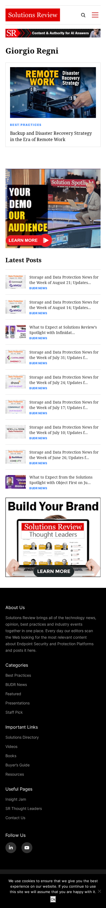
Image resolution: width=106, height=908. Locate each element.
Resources (14, 774)
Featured (13, 693)
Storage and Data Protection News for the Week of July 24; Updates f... (64, 380)
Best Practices (26, 124)
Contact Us (15, 817)
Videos (11, 746)
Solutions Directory (22, 737)
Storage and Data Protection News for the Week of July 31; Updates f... (64, 355)
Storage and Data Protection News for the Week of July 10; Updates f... (64, 430)
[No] (99, 891)
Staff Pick (14, 712)
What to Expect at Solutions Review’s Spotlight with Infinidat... (63, 329)
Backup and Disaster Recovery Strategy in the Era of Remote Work (51, 136)
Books (10, 755)
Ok (53, 899)
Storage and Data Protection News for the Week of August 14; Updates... (64, 304)
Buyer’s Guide (17, 764)
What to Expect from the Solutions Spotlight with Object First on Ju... (60, 480)
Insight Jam (15, 799)
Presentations (17, 703)
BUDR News (38, 288)
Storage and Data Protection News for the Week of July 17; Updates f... (64, 405)
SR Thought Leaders (23, 808)
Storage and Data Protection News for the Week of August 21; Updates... (64, 279)
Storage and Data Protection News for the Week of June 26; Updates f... (64, 455)
